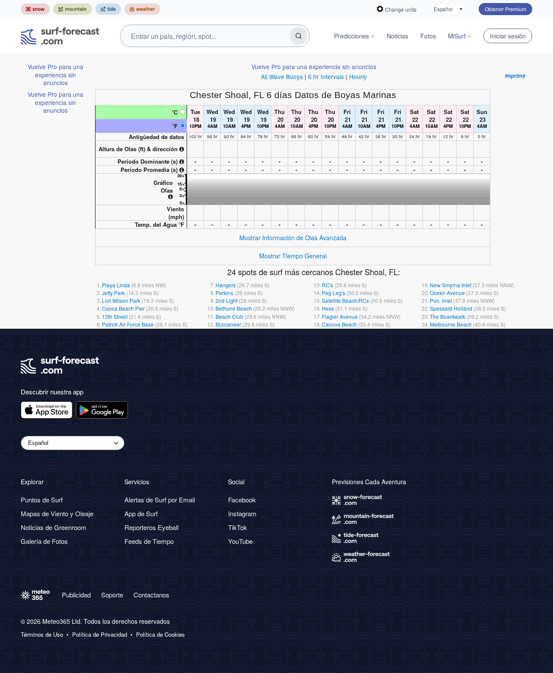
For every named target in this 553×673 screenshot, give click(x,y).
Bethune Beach (234, 308)
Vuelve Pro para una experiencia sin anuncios (55, 74)
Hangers (226, 285)
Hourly (358, 76)
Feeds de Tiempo (149, 541)
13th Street (114, 316)
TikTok (237, 527)
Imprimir (515, 76)
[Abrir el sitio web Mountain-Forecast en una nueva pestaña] (72, 9)
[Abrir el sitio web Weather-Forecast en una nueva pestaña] (142, 9)
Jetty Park (113, 292)
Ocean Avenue (447, 292)
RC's (327, 285)
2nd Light (227, 300)
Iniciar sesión (508, 36)
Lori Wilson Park (121, 300)
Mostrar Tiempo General (293, 255)
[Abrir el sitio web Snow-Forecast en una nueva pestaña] (35, 9)
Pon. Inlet (441, 300)
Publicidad (76, 594)
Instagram (242, 513)
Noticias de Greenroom (53, 527)
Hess (328, 308)
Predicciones (351, 36)
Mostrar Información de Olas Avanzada (292, 237)
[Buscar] (298, 35)
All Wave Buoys (282, 76)
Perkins (224, 292)
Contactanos (151, 594)
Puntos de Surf (42, 499)
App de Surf (141, 513)
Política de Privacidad (99, 634)
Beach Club (229, 316)
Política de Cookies (160, 634)
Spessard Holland (451, 308)
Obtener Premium (505, 9)
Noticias (397, 36)
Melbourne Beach (451, 324)
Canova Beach (339, 324)
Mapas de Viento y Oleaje (57, 513)
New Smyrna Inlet (450, 285)
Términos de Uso (42, 634)
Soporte (112, 594)
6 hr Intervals (326, 76)
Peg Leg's (333, 292)
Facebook (242, 499)
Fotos (428, 36)
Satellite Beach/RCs (345, 300)
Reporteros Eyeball (151, 527)
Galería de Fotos (44, 541)
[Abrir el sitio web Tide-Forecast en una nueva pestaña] (108, 9)
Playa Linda (116, 285)
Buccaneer (228, 324)
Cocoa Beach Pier (123, 308)
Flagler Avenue (340, 316)
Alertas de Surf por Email (159, 499)
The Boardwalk (447, 316)
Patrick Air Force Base (128, 324)
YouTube (240, 541)
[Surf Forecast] (60, 35)
